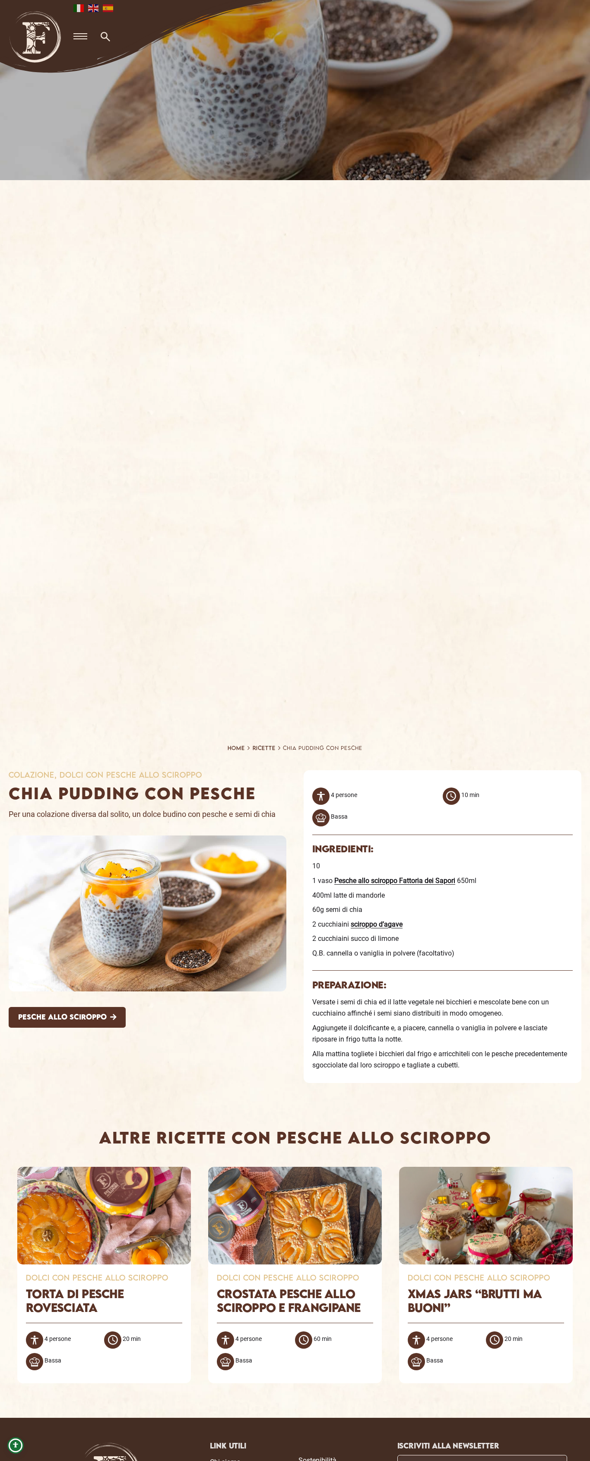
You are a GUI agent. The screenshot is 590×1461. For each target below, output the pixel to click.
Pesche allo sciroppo (62, 1017)
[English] (93, 7)
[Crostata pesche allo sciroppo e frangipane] (295, 1172)
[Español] (108, 7)
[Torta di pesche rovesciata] (104, 1172)
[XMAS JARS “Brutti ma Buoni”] (486, 1172)
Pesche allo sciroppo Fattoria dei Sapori (394, 881)
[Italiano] (79, 7)
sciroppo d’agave (377, 924)
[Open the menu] (80, 37)
